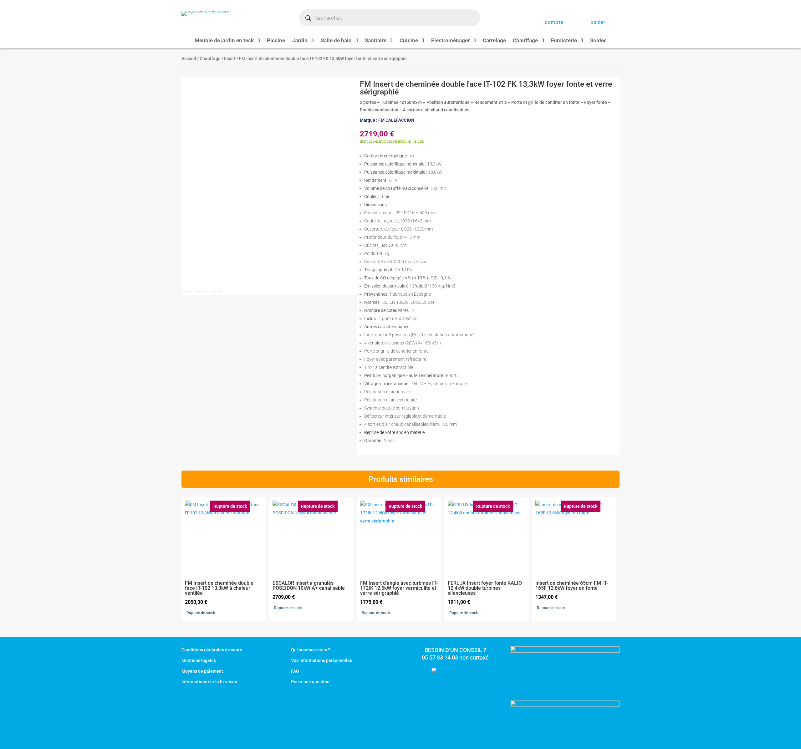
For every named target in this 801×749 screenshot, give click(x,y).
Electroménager (450, 40)
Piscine (276, 40)
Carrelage (494, 40)
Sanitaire (375, 40)
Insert (230, 58)
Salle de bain (336, 40)
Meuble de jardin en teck (224, 40)
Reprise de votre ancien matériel (395, 432)
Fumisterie (564, 40)
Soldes (598, 40)
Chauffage (525, 40)
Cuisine (409, 40)
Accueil (188, 58)
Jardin (300, 40)
